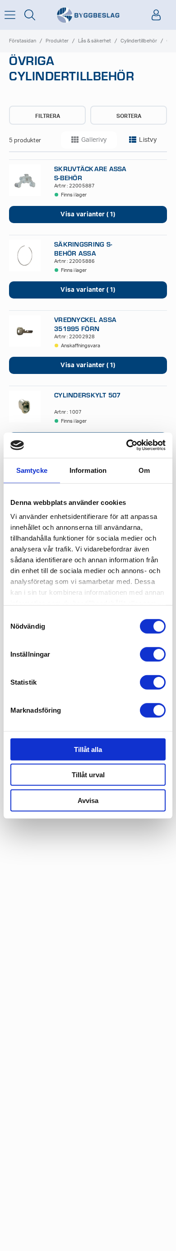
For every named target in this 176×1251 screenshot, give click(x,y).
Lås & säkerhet (94, 40)
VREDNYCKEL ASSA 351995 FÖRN (85, 324)
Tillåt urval (88, 775)
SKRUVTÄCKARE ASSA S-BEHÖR (90, 173)
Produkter (57, 40)
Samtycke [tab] (31, 470)
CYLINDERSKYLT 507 (87, 394)
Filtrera (47, 116)
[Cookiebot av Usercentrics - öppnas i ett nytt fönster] (127, 445)
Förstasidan (22, 40)
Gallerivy (94, 140)
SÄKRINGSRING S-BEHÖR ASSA (83, 248)
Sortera (128, 116)
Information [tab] (88, 470)
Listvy (148, 140)
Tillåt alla (88, 749)
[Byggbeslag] (88, 15)
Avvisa (88, 800)
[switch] (153, 654)
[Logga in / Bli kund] (156, 15)
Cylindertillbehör (138, 40)
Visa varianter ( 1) (87, 214)
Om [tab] (144, 470)
